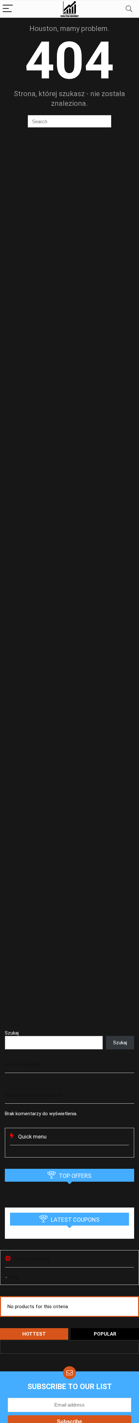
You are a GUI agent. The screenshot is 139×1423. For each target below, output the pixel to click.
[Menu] (8, 8)
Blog (13, 1277)
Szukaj (12, 1033)
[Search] (129, 8)
